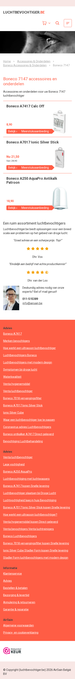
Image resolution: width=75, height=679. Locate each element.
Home (7, 61)
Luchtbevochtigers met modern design (27, 362)
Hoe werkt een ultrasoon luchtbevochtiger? (30, 514)
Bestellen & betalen (15, 588)
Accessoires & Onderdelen (33, 61)
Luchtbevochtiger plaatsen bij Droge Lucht (29, 493)
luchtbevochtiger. (24, 12)
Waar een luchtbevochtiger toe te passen (29, 419)
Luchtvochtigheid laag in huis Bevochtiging (29, 500)
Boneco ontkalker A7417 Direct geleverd (28, 434)
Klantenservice (12, 573)
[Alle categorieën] (68, 23)
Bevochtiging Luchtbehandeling (23, 441)
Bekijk (12, 131)
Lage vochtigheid (14, 464)
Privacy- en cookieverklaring (20, 632)
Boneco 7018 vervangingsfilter (22, 398)
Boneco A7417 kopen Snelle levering (26, 486)
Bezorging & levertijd (16, 595)
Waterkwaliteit (12, 376)
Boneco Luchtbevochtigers (20, 536)
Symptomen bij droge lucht (20, 369)
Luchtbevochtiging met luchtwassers (26, 478)
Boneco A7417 (12, 333)
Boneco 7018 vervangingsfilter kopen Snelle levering (36, 543)
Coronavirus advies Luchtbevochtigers (27, 427)
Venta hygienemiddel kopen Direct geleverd (30, 521)
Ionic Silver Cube (13, 412)
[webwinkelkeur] (12, 651)
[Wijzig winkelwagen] (46, 23)
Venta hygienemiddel (16, 384)
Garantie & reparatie (16, 609)
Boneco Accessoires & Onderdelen (25, 65)
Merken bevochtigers (16, 340)
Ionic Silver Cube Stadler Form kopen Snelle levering (35, 550)
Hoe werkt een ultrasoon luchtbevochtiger (29, 348)
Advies (7, 580)
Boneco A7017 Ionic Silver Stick (23, 405)
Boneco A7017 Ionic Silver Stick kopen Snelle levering (36, 507)
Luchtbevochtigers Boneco (20, 355)
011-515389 (30, 298)
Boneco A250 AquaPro (17, 471)
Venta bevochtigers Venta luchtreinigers (28, 529)
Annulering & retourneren (19, 602)
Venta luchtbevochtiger (18, 391)
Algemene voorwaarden (18, 625)
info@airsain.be (32, 303)
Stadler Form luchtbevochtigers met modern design (35, 557)
